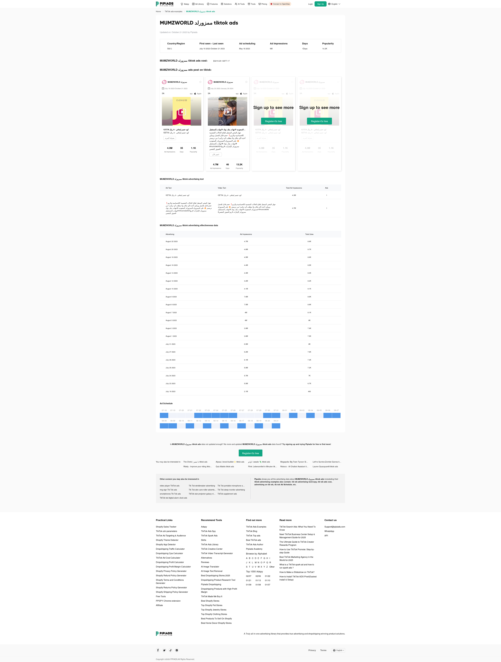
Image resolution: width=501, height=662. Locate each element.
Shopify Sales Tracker (166, 526)
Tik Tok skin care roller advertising (203, 489)
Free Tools (161, 596)
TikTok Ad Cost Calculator (168, 557)
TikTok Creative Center (211, 548)
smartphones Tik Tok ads (170, 493)
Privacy (312, 650)
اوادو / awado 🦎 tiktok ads (259, 461)
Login (310, 4)
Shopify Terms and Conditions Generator (170, 581)
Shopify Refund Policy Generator (171, 575)
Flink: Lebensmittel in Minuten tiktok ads (264, 466)
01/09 (248, 584)
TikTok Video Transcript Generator (217, 553)
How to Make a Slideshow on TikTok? (296, 572)
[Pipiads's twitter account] (164, 650)
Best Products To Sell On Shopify (216, 618)
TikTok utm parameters (166, 531)
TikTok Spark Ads (209, 535)
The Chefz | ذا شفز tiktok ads (195, 461)
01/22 (267, 575)
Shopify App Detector (166, 544)
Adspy (204, 526)
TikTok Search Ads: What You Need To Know (297, 528)
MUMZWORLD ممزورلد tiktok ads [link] (200, 11)
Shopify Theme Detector (167, 539)
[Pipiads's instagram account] (177, 650)
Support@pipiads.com (334, 526)
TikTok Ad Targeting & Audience (171, 535)
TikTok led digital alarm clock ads (173, 497)
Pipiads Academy (254, 548)
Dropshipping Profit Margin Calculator (173, 566)
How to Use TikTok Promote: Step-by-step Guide (296, 551)
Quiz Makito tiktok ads (225, 466)
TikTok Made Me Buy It (211, 596)
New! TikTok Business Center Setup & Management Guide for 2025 (297, 536)
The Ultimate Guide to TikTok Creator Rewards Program (296, 543)
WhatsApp (329, 531)
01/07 (267, 584)
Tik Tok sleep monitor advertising (231, 489)
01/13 (258, 580)
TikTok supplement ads (227, 493)
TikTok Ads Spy (208, 531)
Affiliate (159, 605)
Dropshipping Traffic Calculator (170, 548)
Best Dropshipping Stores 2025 (215, 575)
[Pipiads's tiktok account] (170, 650)
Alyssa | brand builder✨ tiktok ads (230, 461)
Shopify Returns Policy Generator (171, 587)
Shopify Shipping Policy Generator (172, 591)
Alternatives (206, 557)
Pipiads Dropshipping (211, 584)
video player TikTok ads (169, 485)
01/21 (248, 580)
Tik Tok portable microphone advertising (232, 485)
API (326, 535)
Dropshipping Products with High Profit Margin (219, 590)
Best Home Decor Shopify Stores (216, 622)
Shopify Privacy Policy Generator (171, 570)
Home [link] (158, 11)
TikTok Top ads (253, 535)
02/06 (258, 575)
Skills (203, 539)
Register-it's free (273, 121)
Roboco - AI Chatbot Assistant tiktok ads (296, 466)
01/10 (267, 580)
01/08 (258, 584)
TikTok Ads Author (254, 544)
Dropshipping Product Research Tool (218, 579)
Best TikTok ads (253, 539)
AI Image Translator (210, 566)
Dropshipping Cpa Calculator (169, 553)
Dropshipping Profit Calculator (170, 562)
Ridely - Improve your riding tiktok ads (199, 466)
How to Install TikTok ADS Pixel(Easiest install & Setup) (298, 578)
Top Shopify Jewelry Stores (213, 609)
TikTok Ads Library (209, 544)
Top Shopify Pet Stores (211, 605)
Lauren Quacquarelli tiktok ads (325, 466)
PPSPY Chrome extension (168, 600)
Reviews (205, 562)
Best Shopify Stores (210, 600)
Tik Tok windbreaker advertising (202, 485)
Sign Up (320, 4)
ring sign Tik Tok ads (168, 489)
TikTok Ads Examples (256, 526)
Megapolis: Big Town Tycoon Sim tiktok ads (296, 461)
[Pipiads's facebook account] (158, 650)
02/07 (248, 575)
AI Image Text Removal (211, 570)
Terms (323, 650)
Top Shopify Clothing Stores (214, 614)
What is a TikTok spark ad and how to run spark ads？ (296, 566)
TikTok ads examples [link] (174, 11)
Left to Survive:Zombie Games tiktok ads (329, 461)
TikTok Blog (251, 531)
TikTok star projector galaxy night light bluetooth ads (203, 493)
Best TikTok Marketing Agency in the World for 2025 (296, 558)
